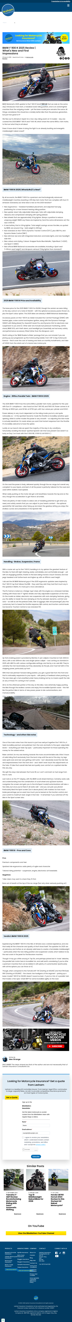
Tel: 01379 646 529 (44, 1264)
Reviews (4, 59)
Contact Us (33, 1263)
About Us (33, 1252)
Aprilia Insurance (22, 1252)
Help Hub (33, 1260)
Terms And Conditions (33, 1266)
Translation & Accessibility (60, 1)
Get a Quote (11, 1097)
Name (24, 1122)
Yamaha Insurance (23, 1264)
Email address (27, 1129)
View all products (11, 1269)
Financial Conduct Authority (26, 1308)
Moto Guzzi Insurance (20, 1255)
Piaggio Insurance (23, 1259)
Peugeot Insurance (23, 1262)
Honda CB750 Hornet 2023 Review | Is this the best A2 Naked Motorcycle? (57, 1200)
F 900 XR (44, 104)
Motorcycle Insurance (8, 1261)
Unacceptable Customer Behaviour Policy (34, 1280)
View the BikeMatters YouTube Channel (36, 1233)
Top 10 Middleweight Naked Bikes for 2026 (36, 1197)
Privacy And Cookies (33, 1274)
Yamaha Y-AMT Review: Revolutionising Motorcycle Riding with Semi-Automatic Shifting (13, 1202)
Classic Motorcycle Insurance (11, 1257)
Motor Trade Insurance (9, 1265)
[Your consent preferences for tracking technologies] (3, 1320)
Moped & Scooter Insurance (10, 1253)
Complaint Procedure (33, 1270)
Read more (17, 1214)
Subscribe (36, 1156)
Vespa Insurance (22, 1267)
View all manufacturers (25, 1270)
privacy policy (40, 1144)
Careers (32, 1255)
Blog (31, 1258)
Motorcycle (29, 57)
